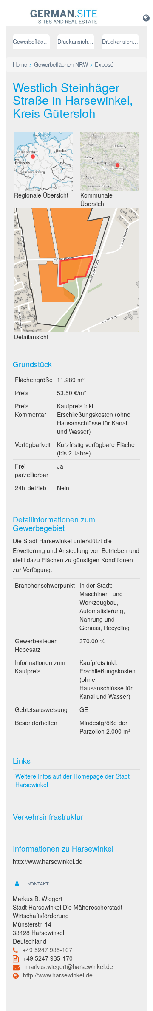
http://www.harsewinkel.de (58, 975)
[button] (146, 17)
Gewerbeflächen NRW (31, 41)
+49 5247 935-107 (47, 949)
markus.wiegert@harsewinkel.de (69, 966)
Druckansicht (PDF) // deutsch (75, 41)
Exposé (104, 64)
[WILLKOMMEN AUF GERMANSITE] (63, 16)
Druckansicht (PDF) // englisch (120, 41)
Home (20, 64)
